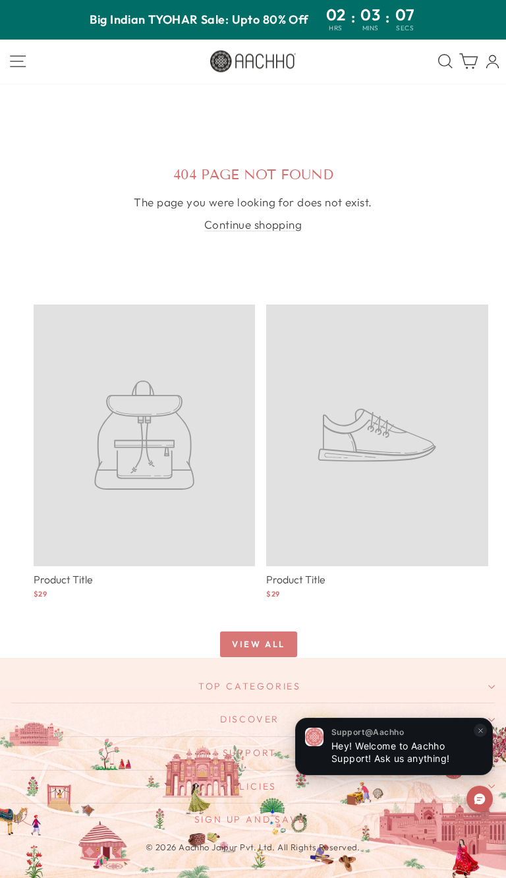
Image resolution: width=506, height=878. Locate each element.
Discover (249, 719)
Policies (250, 786)
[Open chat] (479, 799)
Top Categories (249, 686)
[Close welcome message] (480, 730)
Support (250, 753)
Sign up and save (250, 819)
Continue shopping (253, 224)
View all (258, 644)
